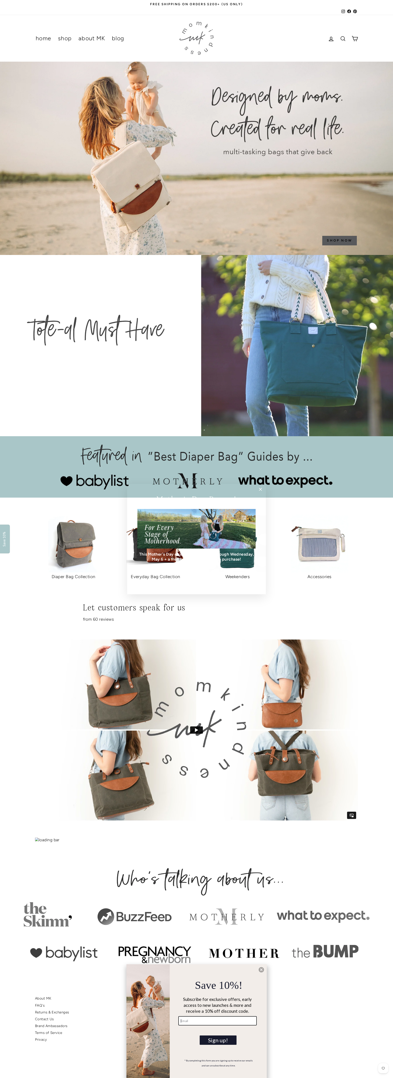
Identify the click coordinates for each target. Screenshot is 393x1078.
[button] (261, 969)
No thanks (196, 581)
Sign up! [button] (218, 1040)
